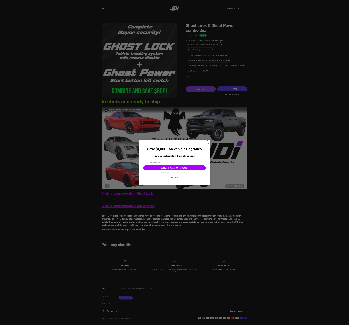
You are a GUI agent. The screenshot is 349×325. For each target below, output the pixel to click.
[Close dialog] (207, 142)
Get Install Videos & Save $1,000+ (174, 168)
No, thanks (174, 177)
